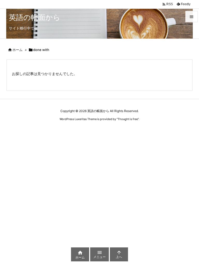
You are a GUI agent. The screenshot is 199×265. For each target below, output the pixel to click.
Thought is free (128, 119)
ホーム (17, 50)
